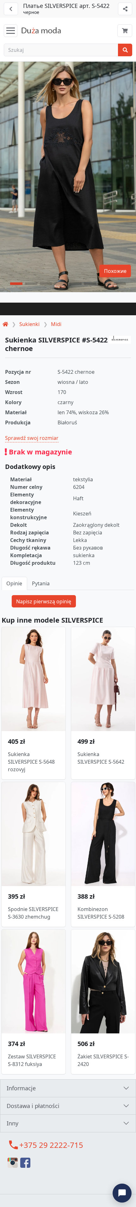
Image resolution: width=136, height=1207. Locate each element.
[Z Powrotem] (11, 9)
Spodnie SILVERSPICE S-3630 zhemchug (33, 913)
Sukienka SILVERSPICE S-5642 (100, 758)
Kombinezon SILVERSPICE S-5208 (100, 913)
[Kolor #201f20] (68, 309)
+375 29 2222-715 (51, 1145)
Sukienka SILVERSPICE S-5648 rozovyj (31, 762)
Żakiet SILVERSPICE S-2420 (103, 1060)
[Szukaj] (125, 50)
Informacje (21, 1088)
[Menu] (10, 30)
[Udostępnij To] (125, 9)
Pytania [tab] (41, 583)
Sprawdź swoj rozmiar (32, 437)
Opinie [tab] (14, 583)
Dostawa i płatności (33, 1106)
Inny (12, 1123)
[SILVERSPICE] (120, 340)
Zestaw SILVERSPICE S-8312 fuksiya (32, 1060)
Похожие (115, 271)
